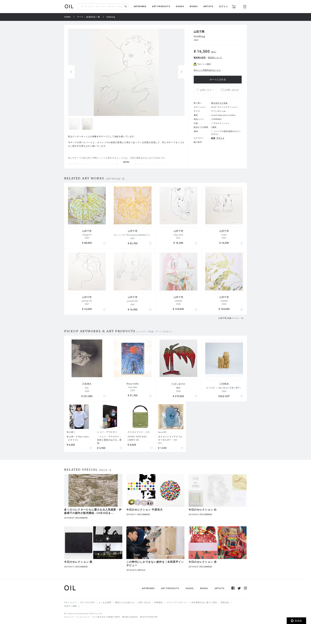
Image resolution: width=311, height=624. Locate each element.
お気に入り (207, 90)
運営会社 (225, 602)
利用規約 (158, 602)
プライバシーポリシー (177, 602)
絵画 (213, 138)
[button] (181, 71)
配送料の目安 (200, 57)
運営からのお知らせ (124, 602)
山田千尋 (199, 31)
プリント (220, 138)
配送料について (215, 57)
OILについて (70, 602)
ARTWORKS (140, 6)
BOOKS (194, 6)
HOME (67, 17)
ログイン (223, 6)
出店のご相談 (70, 606)
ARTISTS (208, 6)
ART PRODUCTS (161, 6)
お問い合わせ (144, 602)
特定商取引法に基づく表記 (204, 602)
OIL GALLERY (87, 602)
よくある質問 (104, 602)
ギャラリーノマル (219, 103)
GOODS (180, 6)
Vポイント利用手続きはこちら (207, 70)
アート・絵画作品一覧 (88, 17)
